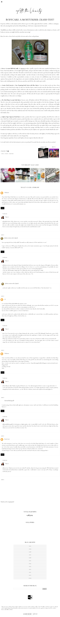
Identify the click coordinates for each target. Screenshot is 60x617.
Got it (35, 614)
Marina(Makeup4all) (9, 400)
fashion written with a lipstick (11, 238)
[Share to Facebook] (1, 151)
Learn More (27, 614)
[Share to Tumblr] (4, 151)
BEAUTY (6, 153)
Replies (5, 213)
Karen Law (7, 439)
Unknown (6, 192)
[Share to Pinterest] (6, 151)
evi (5, 299)
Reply (2, 208)
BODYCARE (11, 153)
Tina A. (7, 217)
